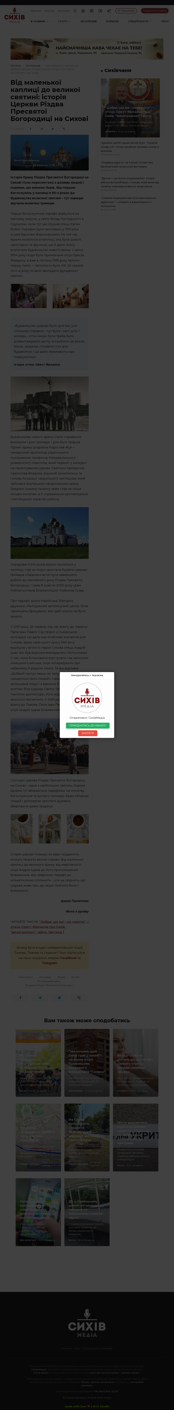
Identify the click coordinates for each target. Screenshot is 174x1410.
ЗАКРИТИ (88, 733)
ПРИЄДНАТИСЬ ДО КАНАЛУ (87, 725)
